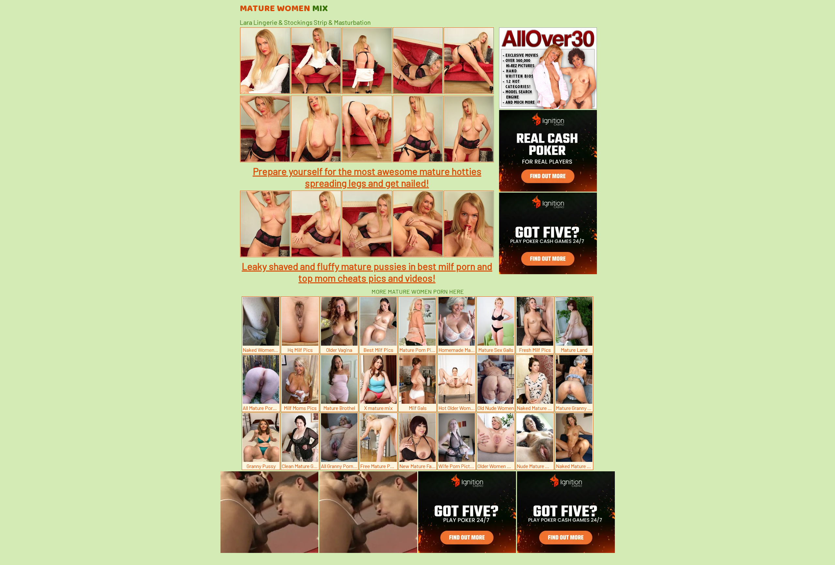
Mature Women (284, 9)
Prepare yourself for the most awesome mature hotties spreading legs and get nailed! (367, 177)
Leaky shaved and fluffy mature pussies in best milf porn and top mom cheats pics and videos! (367, 272)
